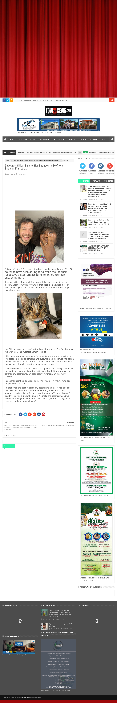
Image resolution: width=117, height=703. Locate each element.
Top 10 (103, 139)
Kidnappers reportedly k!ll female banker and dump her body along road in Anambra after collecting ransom (98, 235)
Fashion (72, 139)
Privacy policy (48, 100)
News (12, 139)
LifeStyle (7, 145)
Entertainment (59, 139)
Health (83, 139)
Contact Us (37, 100)
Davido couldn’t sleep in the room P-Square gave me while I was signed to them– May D (99, 222)
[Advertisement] (58, 16)
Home (20, 100)
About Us (27, 100)
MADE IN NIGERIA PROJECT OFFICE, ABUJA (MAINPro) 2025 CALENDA (98, 248)
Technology (44, 139)
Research (93, 139)
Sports (33, 139)
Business (23, 139)
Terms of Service (61, 100)
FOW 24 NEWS (23, 697)
